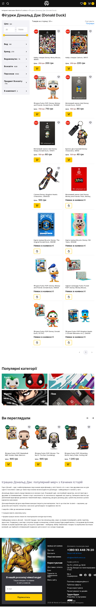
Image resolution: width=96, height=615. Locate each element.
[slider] (4, 35)
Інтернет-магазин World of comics (14, 10)
